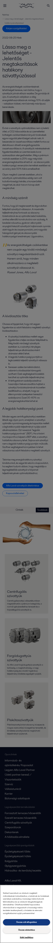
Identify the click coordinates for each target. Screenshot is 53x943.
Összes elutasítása (26, 930)
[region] (26, 914)
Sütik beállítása (26, 937)
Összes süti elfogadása (26, 922)
